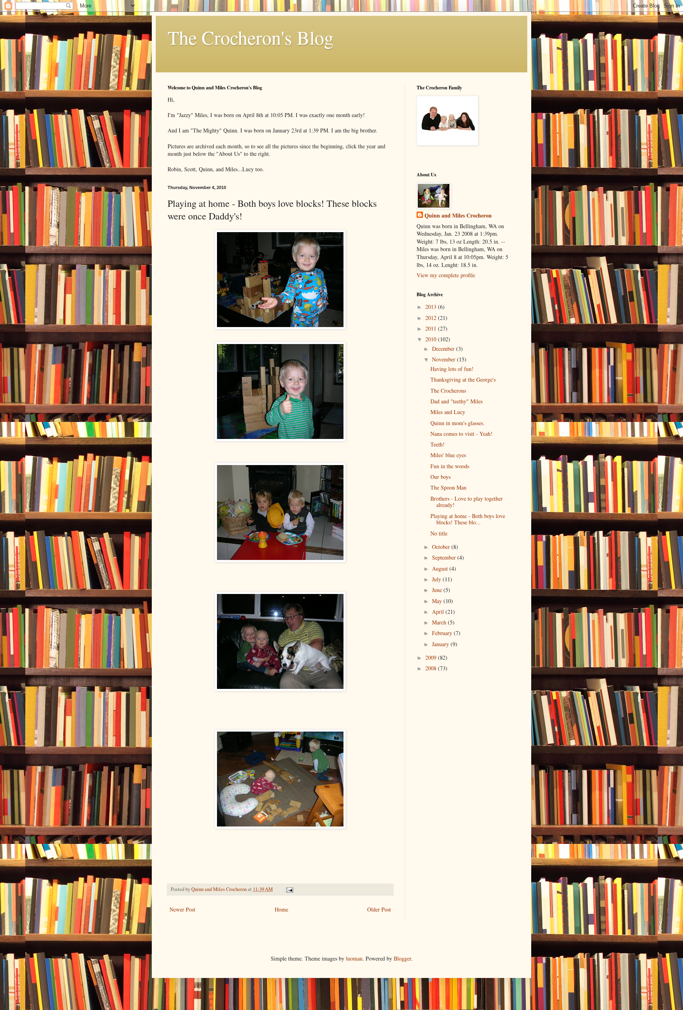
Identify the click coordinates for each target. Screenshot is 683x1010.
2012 (431, 318)
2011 (431, 328)
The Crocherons (448, 390)
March (440, 622)
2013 (431, 306)
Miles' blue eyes (448, 455)
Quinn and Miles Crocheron (458, 215)
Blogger (402, 958)
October (441, 546)
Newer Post (182, 909)
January (441, 644)
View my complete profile (446, 275)
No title (438, 533)
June (437, 590)
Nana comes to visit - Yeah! (461, 433)
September (444, 557)
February (443, 633)
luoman (354, 958)
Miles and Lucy (447, 412)
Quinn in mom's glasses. (457, 423)
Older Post (379, 909)
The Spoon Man (448, 487)
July (437, 579)
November (444, 359)
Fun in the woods (449, 466)
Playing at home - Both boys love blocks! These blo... (467, 519)
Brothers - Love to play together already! (466, 502)
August (440, 568)
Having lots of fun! (452, 369)
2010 (431, 339)
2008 (431, 668)
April (438, 611)
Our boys (440, 476)
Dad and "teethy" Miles (456, 401)
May (437, 601)
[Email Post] (289, 889)
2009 (431, 657)
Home (281, 909)
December (444, 348)
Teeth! (437, 444)
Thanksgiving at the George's (463, 379)
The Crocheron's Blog (251, 37)
